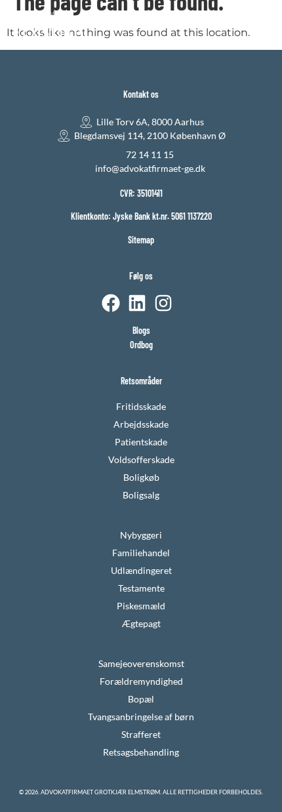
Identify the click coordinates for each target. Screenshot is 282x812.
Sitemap (141, 239)
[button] (261, 26)
